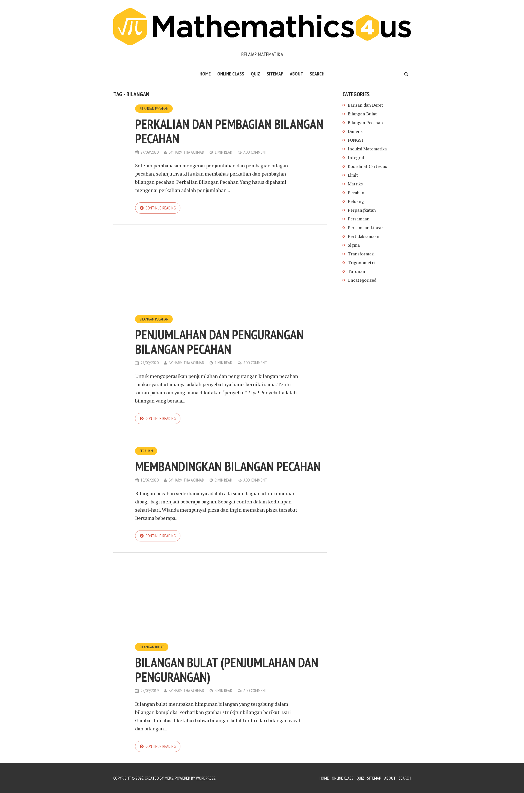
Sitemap (275, 74)
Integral (356, 157)
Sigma (354, 245)
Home (205, 74)
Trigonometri (361, 263)
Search (317, 74)
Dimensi (356, 131)
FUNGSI (355, 140)
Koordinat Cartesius (367, 166)
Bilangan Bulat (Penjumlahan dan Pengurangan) (226, 669)
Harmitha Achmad (189, 152)
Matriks (355, 184)
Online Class (230, 74)
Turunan (356, 271)
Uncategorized (362, 280)
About (296, 74)
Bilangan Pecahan (153, 108)
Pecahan (146, 450)
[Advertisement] (220, 274)
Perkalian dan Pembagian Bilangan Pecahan (229, 131)
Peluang (356, 201)
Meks (169, 778)
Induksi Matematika (367, 149)
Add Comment (255, 152)
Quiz (255, 74)
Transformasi (361, 254)
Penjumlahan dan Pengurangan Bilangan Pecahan (219, 341)
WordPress (205, 778)
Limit (353, 175)
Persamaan (359, 219)
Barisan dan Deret (365, 105)
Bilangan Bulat (151, 647)
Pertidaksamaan (363, 236)
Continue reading (160, 208)
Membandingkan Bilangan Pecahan (228, 466)
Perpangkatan (362, 210)
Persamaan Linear (365, 228)
